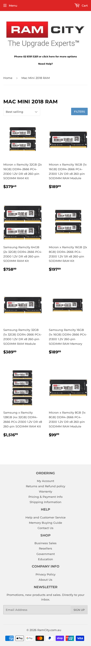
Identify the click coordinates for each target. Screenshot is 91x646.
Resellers (45, 548)
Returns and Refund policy (45, 486)
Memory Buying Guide (45, 522)
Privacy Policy (45, 574)
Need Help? (45, 63)
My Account (45, 481)
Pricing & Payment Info (45, 496)
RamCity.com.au (49, 630)
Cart (84, 5)
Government (45, 554)
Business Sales (45, 543)
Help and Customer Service (45, 517)
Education (45, 559)
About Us (45, 579)
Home (7, 78)
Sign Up (79, 609)
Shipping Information (45, 502)
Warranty (45, 491)
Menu (13, 5)
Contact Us (45, 528)
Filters (79, 111)
